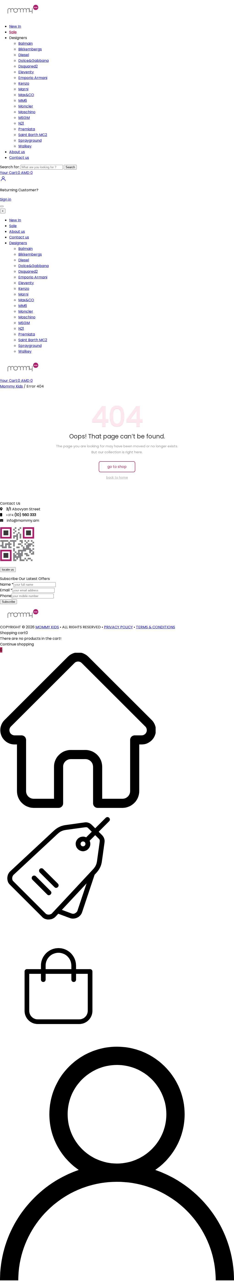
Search (70, 167)
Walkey (25, 146)
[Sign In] (3, 180)
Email (6, 590)
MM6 (22, 100)
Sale (13, 32)
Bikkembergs (30, 49)
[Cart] (58, 1043)
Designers (18, 243)
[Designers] (58, 925)
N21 (21, 123)
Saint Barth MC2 (32, 134)
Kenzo (23, 83)
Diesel (23, 55)
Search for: (10, 167)
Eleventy (26, 72)
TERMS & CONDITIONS (155, 627)
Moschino (26, 112)
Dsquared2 (28, 66)
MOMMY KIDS (47, 627)
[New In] (78, 807)
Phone (5, 595)
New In (15, 26)
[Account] (117, 1279)
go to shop (117, 466)
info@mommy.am (23, 520)
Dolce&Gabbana (33, 60)
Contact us (19, 157)
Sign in (5, 199)
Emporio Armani (32, 77)
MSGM (24, 117)
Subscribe (8, 601)
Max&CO (26, 94)
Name (6, 584)
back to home (117, 477)
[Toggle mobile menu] (2, 206)
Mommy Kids (11, 386)
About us (17, 152)
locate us (8, 569)
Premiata (26, 129)
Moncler (25, 106)
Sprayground (30, 140)
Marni (23, 89)
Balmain (25, 43)
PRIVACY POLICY (118, 627)
